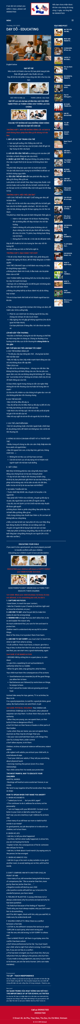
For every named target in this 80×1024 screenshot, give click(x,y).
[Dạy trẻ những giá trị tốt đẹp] (64, 98)
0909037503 (11, 12)
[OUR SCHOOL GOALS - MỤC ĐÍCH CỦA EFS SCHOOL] (64, 256)
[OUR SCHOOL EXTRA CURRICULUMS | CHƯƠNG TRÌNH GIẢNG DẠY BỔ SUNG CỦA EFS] (64, 228)
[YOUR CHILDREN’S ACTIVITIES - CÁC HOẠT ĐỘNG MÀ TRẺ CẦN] (64, 293)
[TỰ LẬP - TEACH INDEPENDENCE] (28, 978)
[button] (72, 20)
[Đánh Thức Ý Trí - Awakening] (64, 144)
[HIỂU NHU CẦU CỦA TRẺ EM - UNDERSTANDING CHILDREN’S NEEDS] (64, 153)
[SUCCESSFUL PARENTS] (64, 79)
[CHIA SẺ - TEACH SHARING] (64, 135)
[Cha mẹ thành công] (64, 70)
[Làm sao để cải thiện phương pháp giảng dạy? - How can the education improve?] (64, 209)
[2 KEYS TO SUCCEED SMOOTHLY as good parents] (64, 60)
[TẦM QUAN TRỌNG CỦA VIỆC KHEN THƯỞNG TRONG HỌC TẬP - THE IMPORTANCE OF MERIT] (64, 191)
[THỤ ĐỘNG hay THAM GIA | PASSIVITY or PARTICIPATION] (64, 163)
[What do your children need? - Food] (64, 303)
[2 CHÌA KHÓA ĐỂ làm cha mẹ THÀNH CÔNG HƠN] (64, 51)
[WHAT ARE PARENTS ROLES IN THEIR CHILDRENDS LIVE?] (64, 42)
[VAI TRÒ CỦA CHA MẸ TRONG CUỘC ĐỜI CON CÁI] (64, 32)
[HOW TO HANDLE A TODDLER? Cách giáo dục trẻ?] (64, 284)
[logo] (40, 9)
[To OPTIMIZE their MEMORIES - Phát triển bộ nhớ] (64, 247)
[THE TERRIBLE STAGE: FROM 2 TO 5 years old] (64, 275)
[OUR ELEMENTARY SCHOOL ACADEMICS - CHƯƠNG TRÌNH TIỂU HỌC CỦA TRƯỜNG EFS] (64, 237)
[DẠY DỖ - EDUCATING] (64, 116)
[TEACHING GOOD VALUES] (64, 88)
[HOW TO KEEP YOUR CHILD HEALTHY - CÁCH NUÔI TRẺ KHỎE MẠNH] (64, 265)
